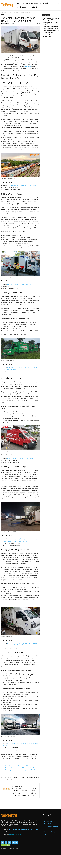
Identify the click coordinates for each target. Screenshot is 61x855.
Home (2, 12)
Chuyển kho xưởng (23, 7)
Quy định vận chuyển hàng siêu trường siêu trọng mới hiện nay (50, 27)
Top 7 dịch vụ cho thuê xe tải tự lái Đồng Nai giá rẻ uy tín (18, 768)
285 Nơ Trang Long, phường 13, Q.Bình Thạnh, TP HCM (22, 644)
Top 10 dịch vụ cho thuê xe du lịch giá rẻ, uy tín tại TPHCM (19, 770)
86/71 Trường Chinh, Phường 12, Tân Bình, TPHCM (23, 829)
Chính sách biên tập (49, 824)
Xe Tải (6, 12)
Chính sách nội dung (49, 832)
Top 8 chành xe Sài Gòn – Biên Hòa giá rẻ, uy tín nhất (50, 23)
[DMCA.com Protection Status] (6, 845)
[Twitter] (13, 842)
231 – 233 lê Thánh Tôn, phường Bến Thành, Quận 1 (21, 284)
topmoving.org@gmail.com (15, 832)
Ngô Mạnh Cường (5, 23)
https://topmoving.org (15, 834)
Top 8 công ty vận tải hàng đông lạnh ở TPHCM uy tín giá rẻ (19, 766)
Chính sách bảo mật (49, 821)
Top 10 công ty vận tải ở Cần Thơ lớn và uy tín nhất (51, 35)
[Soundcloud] (9, 842)
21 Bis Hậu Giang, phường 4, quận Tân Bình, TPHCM (21, 185)
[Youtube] (16, 842)
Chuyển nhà (44, 3)
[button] (58, 3)
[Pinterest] (6, 842)
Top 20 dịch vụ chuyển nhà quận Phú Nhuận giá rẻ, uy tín (9, 778)
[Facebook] (2, 842)
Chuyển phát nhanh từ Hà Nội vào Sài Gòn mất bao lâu (31, 778)
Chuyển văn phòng (31, 3)
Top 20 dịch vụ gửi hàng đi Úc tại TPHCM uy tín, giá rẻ (51, 31)
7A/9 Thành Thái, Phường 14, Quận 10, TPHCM (20, 458)
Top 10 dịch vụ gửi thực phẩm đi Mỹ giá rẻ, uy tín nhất (51, 19)
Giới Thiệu (20, 3)
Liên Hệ (34, 7)
